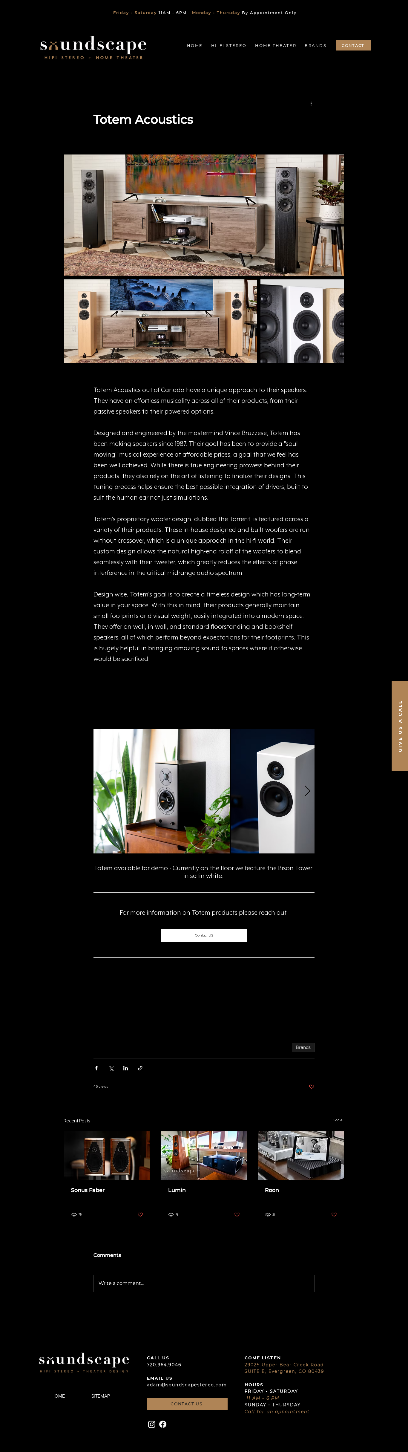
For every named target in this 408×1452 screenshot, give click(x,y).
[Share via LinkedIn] (125, 1068)
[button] (196, 45)
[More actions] (311, 103)
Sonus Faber (88, 1190)
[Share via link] (140, 1068)
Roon (272, 1190)
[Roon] (301, 1155)
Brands (303, 1047)
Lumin (177, 1190)
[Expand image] (204, 215)
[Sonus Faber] (107, 1155)
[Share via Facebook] (96, 1068)
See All (338, 1120)
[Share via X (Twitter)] (111, 1068)
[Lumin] (204, 1155)
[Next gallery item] (307, 791)
